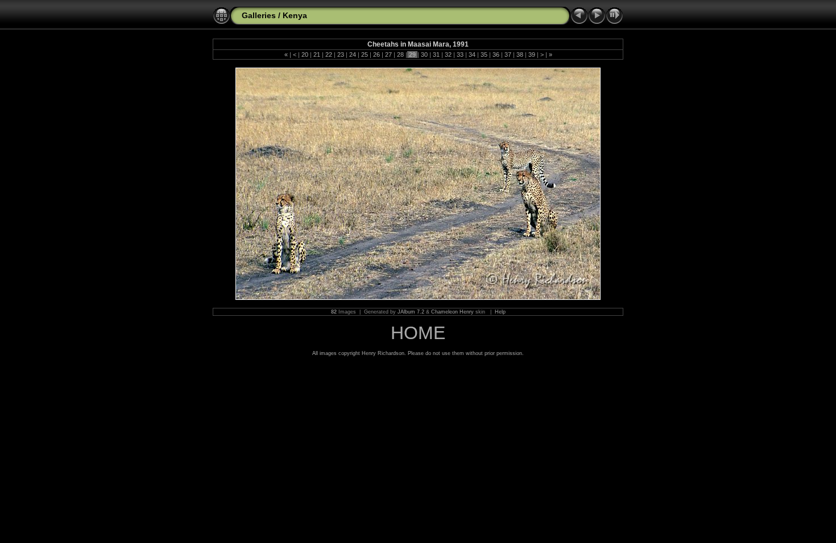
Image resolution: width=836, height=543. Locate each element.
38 (520, 54)
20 (305, 54)
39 (532, 54)
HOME (418, 333)
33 (460, 54)
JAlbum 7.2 (411, 312)
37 (508, 54)
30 (424, 54)
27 (388, 54)
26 (376, 54)
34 (472, 54)
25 (364, 54)
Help (500, 312)
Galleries (259, 15)
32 (448, 54)
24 (352, 54)
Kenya (295, 15)
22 (329, 54)
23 (341, 54)
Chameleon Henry (452, 312)
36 (496, 54)
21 (317, 54)
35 (484, 54)
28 (400, 54)
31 (436, 54)
